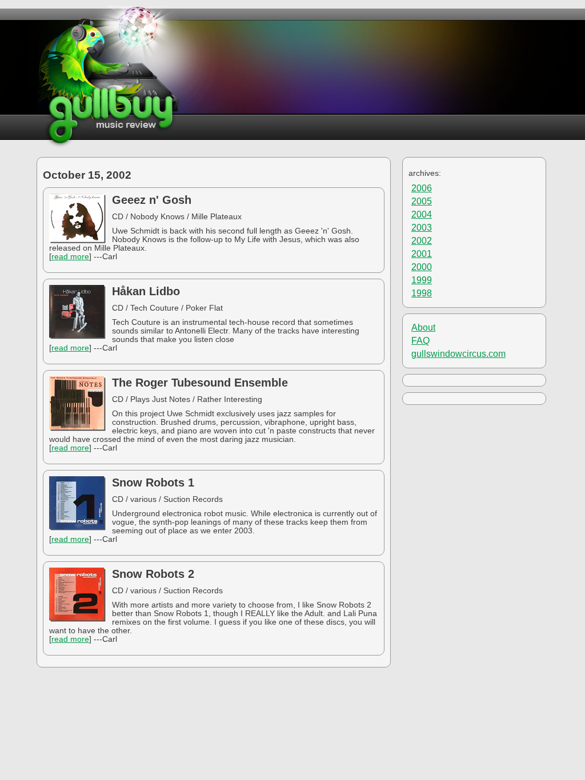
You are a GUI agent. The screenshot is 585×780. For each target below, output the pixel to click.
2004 (421, 214)
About (423, 327)
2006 (421, 188)
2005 (421, 201)
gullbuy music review (109, 77)
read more (70, 256)
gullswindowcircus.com (458, 354)
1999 (421, 280)
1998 (421, 293)
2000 (421, 267)
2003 (421, 227)
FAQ (420, 340)
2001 (421, 254)
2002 (421, 241)
